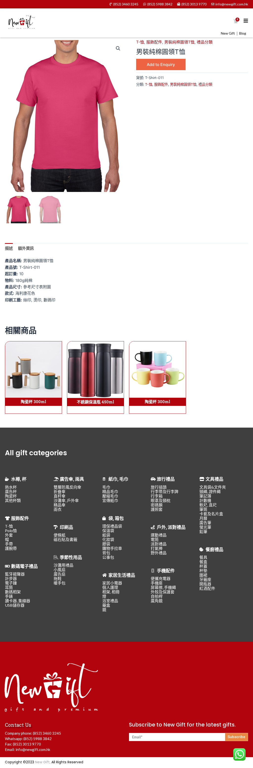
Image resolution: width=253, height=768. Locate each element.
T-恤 (140, 42)
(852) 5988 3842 (37, 738)
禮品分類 (204, 42)
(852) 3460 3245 (47, 733)
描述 (9, 248)
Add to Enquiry (161, 64)
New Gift (228, 33)
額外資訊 (26, 248)
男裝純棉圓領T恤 (179, 42)
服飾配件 (154, 42)
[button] (118, 48)
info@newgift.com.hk (33, 749)
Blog (242, 33)
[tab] (9, 248)
